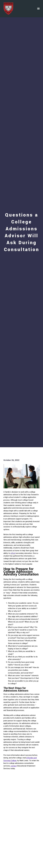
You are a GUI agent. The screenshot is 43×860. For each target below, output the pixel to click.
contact (14, 766)
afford (13, 553)
